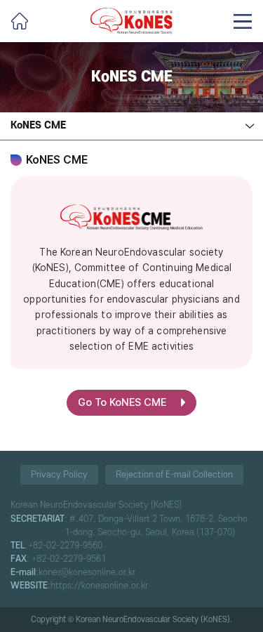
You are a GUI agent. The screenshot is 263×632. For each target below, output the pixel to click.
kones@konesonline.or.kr (87, 572)
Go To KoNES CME (122, 402)
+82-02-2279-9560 (65, 546)
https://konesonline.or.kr (99, 586)
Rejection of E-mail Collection (174, 475)
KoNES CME (38, 125)
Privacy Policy (59, 475)
